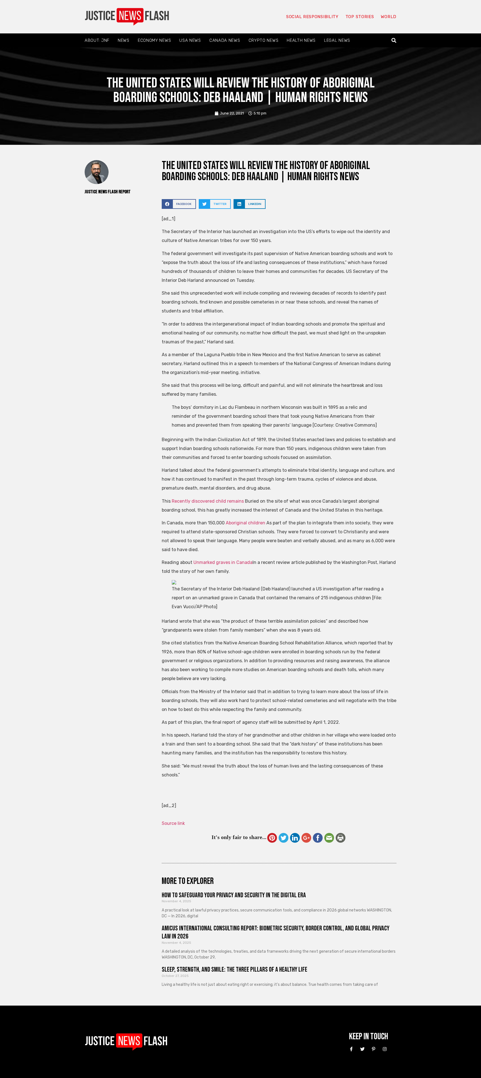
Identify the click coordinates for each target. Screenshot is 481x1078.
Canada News (224, 40)
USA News (190, 40)
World (388, 16)
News (123, 40)
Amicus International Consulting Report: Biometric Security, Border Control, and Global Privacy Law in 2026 (275, 932)
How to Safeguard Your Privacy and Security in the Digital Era (234, 895)
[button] (394, 40)
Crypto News (264, 40)
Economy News (154, 40)
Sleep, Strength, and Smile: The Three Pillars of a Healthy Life (234, 969)
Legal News (337, 40)
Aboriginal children (245, 522)
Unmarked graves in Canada (222, 562)
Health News (301, 40)
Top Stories (359, 16)
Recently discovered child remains (208, 501)
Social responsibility (312, 16)
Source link (173, 823)
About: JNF (97, 40)
